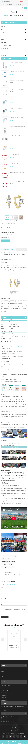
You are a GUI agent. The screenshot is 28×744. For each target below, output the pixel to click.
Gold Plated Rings (4, 692)
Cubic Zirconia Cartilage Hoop (8, 558)
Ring (2, 29)
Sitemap (2, 674)
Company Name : (4, 598)
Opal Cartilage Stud (8, 572)
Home (6, 15)
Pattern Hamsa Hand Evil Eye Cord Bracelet (17, 182)
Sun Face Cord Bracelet (14, 163)
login (4, 4)
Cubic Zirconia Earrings (5, 685)
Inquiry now (5, 240)
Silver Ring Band (4, 695)
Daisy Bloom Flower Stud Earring (16, 135)
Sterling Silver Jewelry (6, 45)
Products (2, 671)
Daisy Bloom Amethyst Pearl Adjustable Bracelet (17, 90)
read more (12, 65)
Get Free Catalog (14, 741)
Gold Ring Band (4, 700)
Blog (2, 678)
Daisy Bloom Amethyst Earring (16, 62)
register (10, 4)
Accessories (3, 55)
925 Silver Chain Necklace (6, 697)
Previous (2, 639)
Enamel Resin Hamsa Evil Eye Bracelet (17, 172)
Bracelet (3, 39)
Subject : (3, 584)
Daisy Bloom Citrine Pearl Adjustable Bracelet (17, 72)
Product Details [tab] (8, 249)
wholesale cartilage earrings (10, 556)
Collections (3, 52)
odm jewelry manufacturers (7, 564)
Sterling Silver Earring (18, 15)
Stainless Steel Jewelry (6, 48)
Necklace (3, 32)
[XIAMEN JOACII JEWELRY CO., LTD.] (11, 7)
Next (25, 639)
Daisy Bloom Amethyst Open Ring (16, 117)
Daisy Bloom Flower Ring (15, 144)
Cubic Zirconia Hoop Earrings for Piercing (14, 574)
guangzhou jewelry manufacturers (8, 561)
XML (2, 676)
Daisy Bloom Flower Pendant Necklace (17, 126)
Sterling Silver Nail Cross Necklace (14, 645)
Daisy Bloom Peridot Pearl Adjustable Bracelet (17, 81)
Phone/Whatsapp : (5, 593)
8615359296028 (6, 721)
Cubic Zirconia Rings (5, 687)
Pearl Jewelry (4, 42)
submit (4, 616)
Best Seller (3, 26)
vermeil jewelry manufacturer (8, 567)
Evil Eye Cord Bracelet (14, 154)
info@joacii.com (7, 1)
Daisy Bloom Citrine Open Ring (16, 98)
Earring (10, 15)
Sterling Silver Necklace (5, 690)
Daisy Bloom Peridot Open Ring (16, 108)
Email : (3, 587)
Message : (3, 604)
